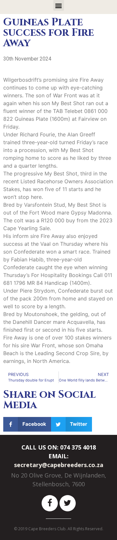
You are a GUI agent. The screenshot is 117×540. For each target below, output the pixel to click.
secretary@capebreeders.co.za (58, 465)
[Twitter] (67, 503)
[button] (58, 5)
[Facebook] (50, 503)
